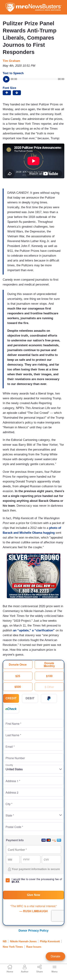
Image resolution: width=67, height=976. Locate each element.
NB (5, 941)
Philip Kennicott (50, 941)
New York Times (13, 946)
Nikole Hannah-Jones (23, 941)
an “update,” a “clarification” (34, 630)
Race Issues (33, 946)
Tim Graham (11, 61)
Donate (55, 956)
